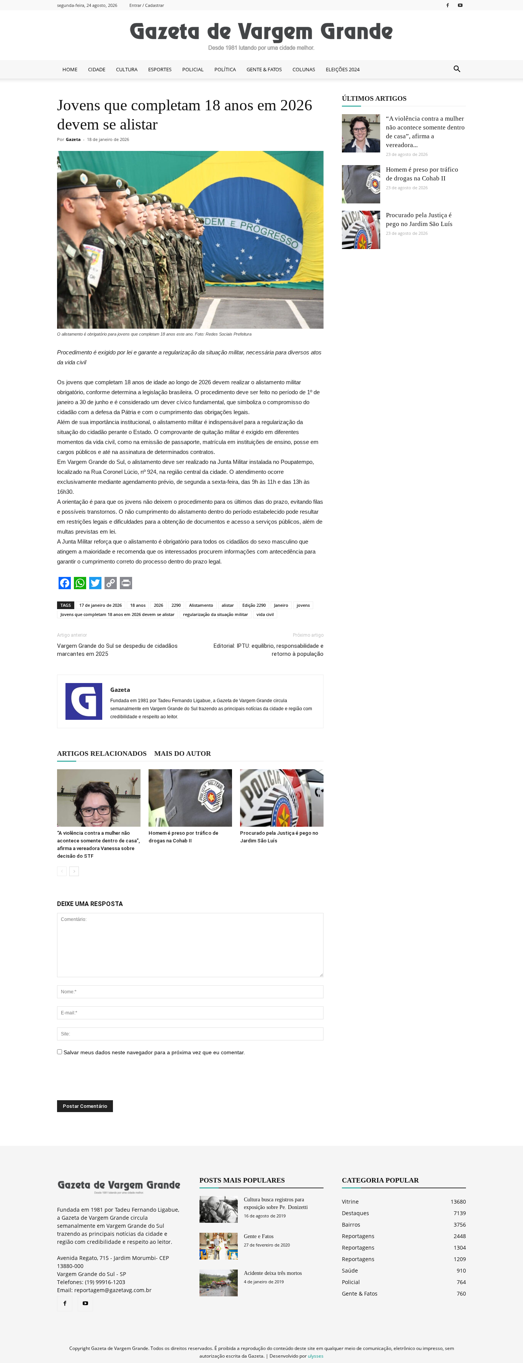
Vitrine (350, 1201)
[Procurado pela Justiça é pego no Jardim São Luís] (282, 798)
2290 (176, 605)
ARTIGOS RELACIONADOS (102, 753)
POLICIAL (193, 69)
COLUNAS (304, 69)
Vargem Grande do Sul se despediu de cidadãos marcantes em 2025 (117, 649)
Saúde (350, 1270)
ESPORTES (160, 69)
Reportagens (358, 1236)
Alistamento (201, 605)
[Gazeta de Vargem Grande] (261, 35)
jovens (303, 605)
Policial (351, 1282)
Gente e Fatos (258, 1236)
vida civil (265, 614)
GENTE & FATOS (264, 69)
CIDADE (96, 69)
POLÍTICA (225, 69)
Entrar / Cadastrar (146, 5)
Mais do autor (182, 753)
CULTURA (126, 69)
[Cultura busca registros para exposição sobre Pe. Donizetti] (218, 1209)
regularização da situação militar (215, 614)
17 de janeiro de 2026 (100, 605)
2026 (158, 605)
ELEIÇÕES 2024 (343, 69)
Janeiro (281, 605)
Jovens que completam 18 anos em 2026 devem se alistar (117, 614)
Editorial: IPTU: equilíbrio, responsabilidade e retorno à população (269, 649)
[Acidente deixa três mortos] (218, 1283)
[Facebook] (447, 5)
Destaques (355, 1213)
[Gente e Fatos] (218, 1246)
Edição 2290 (254, 605)
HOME (69, 69)
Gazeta (73, 139)
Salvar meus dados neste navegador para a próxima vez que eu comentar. (154, 1052)
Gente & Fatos (360, 1293)
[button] (457, 69)
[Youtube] (460, 5)
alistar (228, 605)
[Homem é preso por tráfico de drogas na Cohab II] (190, 798)
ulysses (316, 1356)
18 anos (137, 605)
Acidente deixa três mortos (273, 1273)
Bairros (351, 1224)
